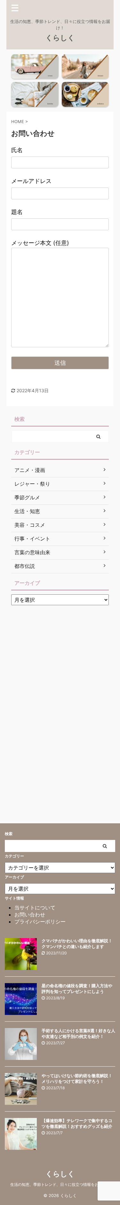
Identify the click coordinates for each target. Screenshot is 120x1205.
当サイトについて (34, 907)
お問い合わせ (29, 914)
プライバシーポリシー (40, 921)
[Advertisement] (59, 704)
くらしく (60, 37)
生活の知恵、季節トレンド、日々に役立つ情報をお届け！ (60, 1184)
